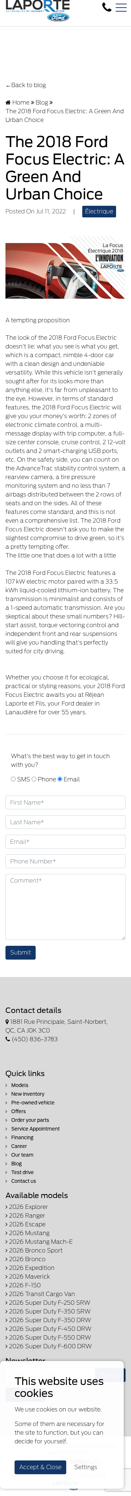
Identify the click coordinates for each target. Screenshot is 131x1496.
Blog (42, 102)
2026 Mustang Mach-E (40, 1241)
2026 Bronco (26, 1259)
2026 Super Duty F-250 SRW (49, 1302)
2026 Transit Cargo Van (41, 1294)
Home (20, 102)
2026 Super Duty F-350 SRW (49, 1311)
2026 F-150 (24, 1285)
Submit (20, 952)
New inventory (27, 1094)
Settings (85, 1467)
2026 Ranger (26, 1215)
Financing (21, 1137)
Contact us (23, 1181)
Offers (18, 1111)
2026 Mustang (28, 1233)
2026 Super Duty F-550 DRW (49, 1337)
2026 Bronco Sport (35, 1250)
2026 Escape (26, 1224)
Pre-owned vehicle (32, 1102)
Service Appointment (35, 1129)
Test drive (22, 1172)
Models (19, 1085)
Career (18, 1146)
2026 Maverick (29, 1276)
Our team (21, 1155)
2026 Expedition (31, 1267)
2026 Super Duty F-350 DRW (49, 1320)
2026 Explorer (28, 1206)
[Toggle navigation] (121, 8)
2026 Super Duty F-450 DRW (49, 1328)
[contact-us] (106, 7)
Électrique (99, 211)
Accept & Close (40, 1467)
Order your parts (29, 1120)
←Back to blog (25, 85)
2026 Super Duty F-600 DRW (50, 1346)
